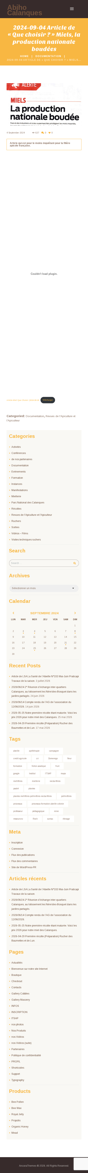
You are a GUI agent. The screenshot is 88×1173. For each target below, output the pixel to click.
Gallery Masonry (20, 999)
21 (65, 643)
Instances (16, 484)
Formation (17, 477)
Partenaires (17, 1049)
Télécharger (48, 400)
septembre (44, 613)
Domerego (53, 758)
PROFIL (15, 1061)
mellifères (17, 781)
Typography (17, 1080)
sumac (50, 819)
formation (17, 766)
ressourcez (18, 819)
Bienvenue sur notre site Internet (29, 968)
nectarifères (55, 781)
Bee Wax (16, 1108)
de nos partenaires (21, 459)
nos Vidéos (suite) (21, 1043)
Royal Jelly (17, 1114)
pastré (16, 788)
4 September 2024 (16, 133)
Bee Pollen (17, 1101)
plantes (31, 788)
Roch (35, 819)
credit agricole (20, 758)
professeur (18, 811)
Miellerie (16, 496)
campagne (54, 751)
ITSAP (48, 773)
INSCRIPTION (19, 1012)
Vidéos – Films (19, 533)
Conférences (18, 453)
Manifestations (19, 490)
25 (34, 648)
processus (17, 804)
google (16, 773)
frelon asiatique (39, 766)
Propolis (15, 1120)
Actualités (16, 962)
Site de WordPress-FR (23, 867)
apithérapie (34, 751)
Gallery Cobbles (20, 993)
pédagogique (38, 811)
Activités (16, 447)
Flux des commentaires (24, 861)
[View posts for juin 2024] (13, 613)
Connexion (17, 848)
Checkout (16, 981)
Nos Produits (18, 1030)
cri (37, 758)
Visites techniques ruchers (26, 539)
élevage (66, 819)
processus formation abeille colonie (48, 804)
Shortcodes (17, 1067)
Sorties (15, 527)
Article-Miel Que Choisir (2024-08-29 (23, 400)
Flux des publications (23, 855)
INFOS (15, 1006)
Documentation (48, 56)
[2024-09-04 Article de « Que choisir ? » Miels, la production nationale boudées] (44, 104)
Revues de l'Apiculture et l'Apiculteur (31, 514)
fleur (69, 758)
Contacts (16, 987)
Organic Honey (19, 1126)
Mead (14, 1132)
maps (63, 773)
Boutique (16, 975)
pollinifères (66, 796)
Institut (32, 773)
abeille (16, 751)
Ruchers (16, 521)
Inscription (17, 842)
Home (24, 56)
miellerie (36, 781)
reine (56, 811)
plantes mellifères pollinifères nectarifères (32, 796)
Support (15, 1073)
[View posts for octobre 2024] (75, 613)
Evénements (18, 471)
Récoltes (16, 508)
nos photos (17, 1024)
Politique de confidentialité (26, 1055)
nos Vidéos (17, 1036)
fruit (57, 766)
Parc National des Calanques (27, 502)
